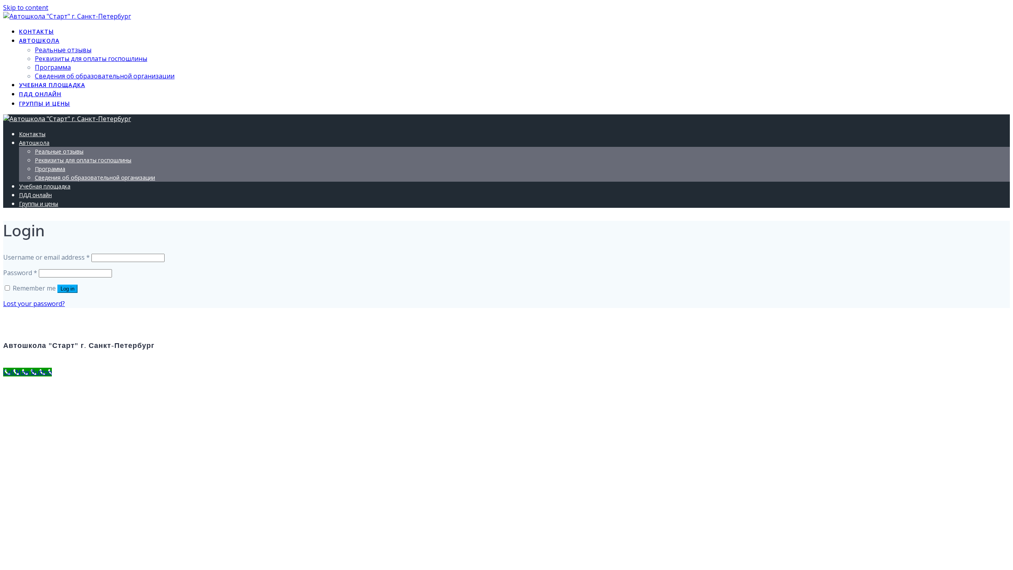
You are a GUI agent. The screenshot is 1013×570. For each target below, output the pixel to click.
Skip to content (25, 7)
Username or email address (46, 257)
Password (20, 272)
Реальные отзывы (63, 50)
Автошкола (39, 40)
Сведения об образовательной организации (105, 76)
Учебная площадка (52, 85)
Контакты (36, 31)
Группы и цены (44, 103)
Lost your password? (34, 303)
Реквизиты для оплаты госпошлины (91, 58)
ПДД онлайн (40, 94)
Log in (67, 289)
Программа (53, 67)
